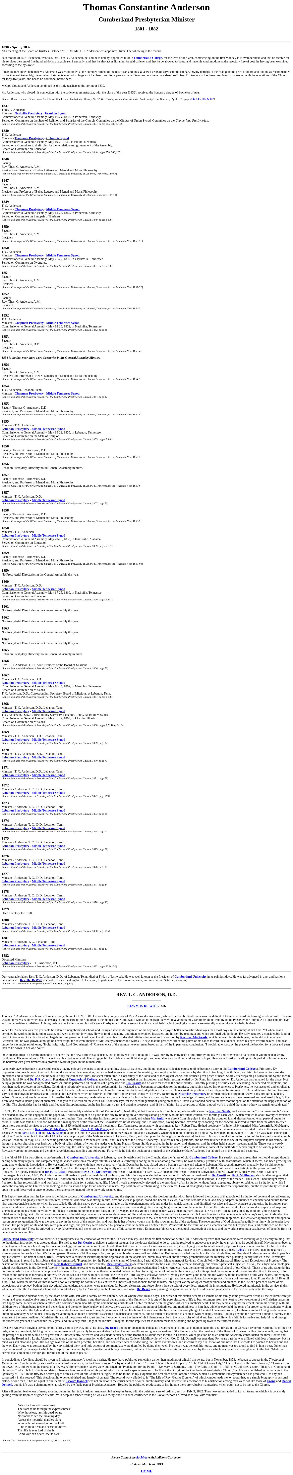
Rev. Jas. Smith (219, 1111)
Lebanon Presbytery (15, 429)
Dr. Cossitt (133, 1083)
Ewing (239, 1249)
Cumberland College (148, 57)
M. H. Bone (55, 1132)
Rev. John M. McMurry (51, 1129)
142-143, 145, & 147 (202, 98)
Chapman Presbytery (29, 209)
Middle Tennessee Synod (63, 209)
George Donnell (77, 1381)
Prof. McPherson (243, 1175)
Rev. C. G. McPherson (96, 1171)
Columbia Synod (57, 138)
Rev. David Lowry (119, 1264)
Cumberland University (190, 976)
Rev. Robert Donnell (68, 1264)
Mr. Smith (157, 1118)
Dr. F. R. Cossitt (40, 1079)
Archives (141, 1457)
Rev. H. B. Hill (31, 1132)
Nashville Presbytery (28, 113)
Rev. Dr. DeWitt (31, 980)
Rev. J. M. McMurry (95, 1129)
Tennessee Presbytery (29, 138)
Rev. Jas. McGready (193, 1037)
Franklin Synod (55, 113)
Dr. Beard (143, 1289)
